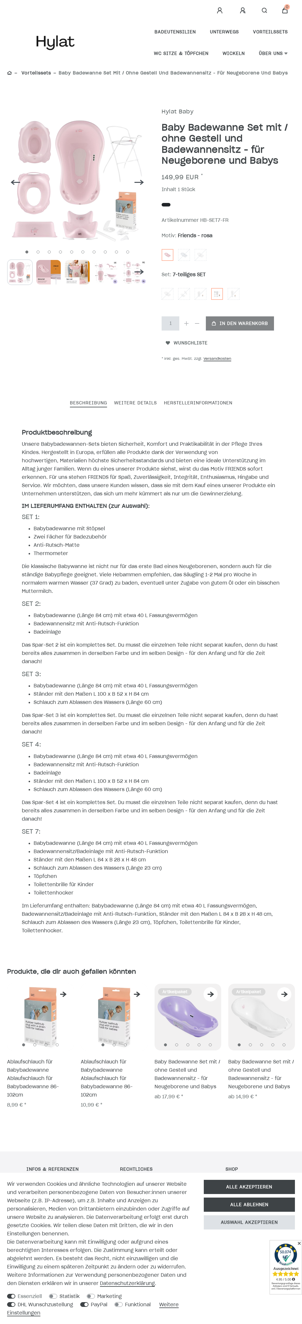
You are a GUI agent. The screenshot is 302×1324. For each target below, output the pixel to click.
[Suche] (265, 10)
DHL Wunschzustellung (45, 1304)
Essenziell (30, 1296)
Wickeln (234, 53)
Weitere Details (135, 403)
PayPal (99, 1304)
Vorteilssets (270, 32)
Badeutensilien (175, 32)
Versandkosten (217, 358)
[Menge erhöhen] (186, 323)
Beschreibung (88, 403)
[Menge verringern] (197, 323)
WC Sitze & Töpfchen (181, 53)
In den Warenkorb (244, 323)
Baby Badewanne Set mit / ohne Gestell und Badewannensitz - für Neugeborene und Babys (187, 1074)
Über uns (271, 53)
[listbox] (40, 1017)
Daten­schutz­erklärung (127, 1283)
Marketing (109, 1296)
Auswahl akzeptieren (249, 1222)
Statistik (70, 1296)
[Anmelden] (221, 10)
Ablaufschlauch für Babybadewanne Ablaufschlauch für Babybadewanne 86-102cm (33, 1078)
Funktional (138, 1304)
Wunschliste (191, 343)
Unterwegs (224, 32)
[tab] (88, 403)
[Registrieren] (244, 10)
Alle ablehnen (249, 1204)
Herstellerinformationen (198, 403)
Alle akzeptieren (249, 1187)
